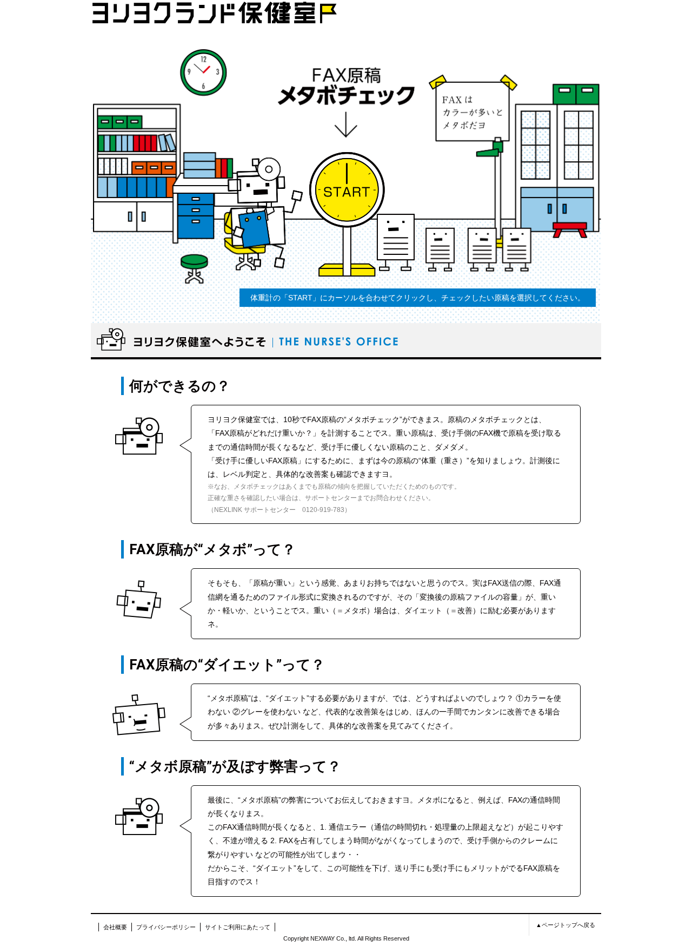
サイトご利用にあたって (237, 927)
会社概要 (115, 927)
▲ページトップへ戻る (565, 925)
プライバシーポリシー (166, 927)
